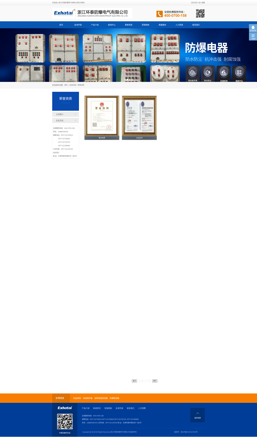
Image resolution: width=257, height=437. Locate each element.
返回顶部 (197, 418)
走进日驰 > (73, 85)
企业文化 (59, 120)
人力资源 (179, 25)
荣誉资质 (128, 25)
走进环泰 (78, 25)
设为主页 (194, 3)
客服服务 (162, 25)
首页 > (66, 85)
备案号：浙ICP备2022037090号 (186, 432)
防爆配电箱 (114, 398)
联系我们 (196, 25)
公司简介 (59, 114)
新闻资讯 (97, 408)
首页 (61, 25)
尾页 (154, 381)
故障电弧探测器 (101, 398)
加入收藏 (201, 3)
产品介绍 (95, 25)
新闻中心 (112, 25)
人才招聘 (142, 408)
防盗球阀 (77, 398)
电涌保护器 (87, 398)
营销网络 (145, 25)
